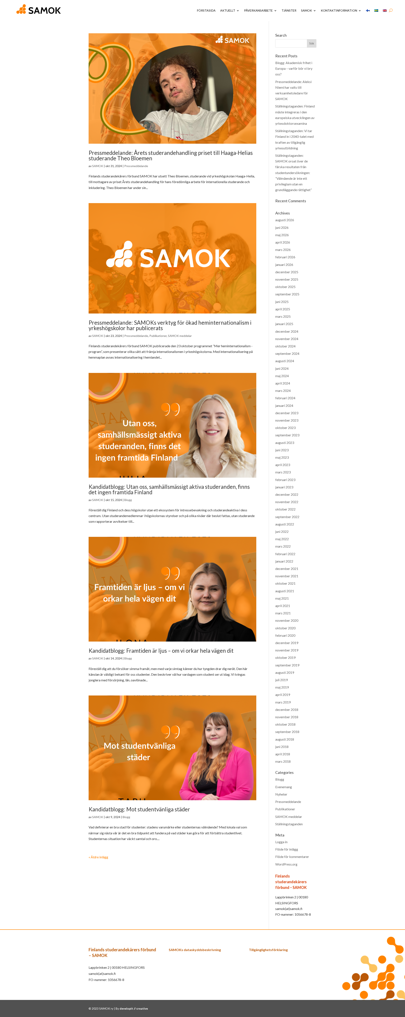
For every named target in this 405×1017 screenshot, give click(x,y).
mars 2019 (283, 702)
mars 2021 (283, 613)
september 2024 (287, 353)
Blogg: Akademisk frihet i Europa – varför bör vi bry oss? (293, 68)
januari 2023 (284, 487)
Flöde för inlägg (286, 849)
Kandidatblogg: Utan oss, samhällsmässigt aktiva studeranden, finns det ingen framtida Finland (169, 489)
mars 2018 (283, 761)
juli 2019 (281, 680)
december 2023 (286, 413)
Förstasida (206, 10)
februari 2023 (285, 480)
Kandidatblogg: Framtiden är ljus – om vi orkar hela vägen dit (161, 650)
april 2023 (282, 465)
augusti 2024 (284, 361)
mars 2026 (283, 250)
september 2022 (287, 517)
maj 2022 (282, 539)
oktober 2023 (285, 428)
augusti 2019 (284, 672)
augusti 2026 (284, 220)
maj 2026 (282, 235)
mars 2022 (283, 546)
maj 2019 (282, 687)
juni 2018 (282, 747)
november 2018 (286, 717)
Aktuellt (227, 10)
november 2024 (286, 339)
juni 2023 (282, 450)
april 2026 (282, 242)
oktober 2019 (285, 657)
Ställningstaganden (289, 824)
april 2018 (282, 754)
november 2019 (286, 650)
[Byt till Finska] (368, 10)
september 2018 (287, 732)
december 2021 (286, 569)
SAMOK (306, 10)
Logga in (281, 842)
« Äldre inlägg (98, 857)
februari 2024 (285, 398)
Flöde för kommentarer (292, 857)
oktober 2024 (285, 346)
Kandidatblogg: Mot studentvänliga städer (139, 809)
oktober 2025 (285, 287)
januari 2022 (284, 561)
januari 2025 (284, 324)
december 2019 (286, 643)
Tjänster (289, 10)
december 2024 (286, 331)
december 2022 (286, 494)
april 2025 (282, 309)
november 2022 (286, 502)
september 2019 (287, 665)
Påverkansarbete (258, 10)
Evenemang (283, 787)
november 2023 (286, 420)
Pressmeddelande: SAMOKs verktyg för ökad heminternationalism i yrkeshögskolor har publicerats (170, 325)
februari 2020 (285, 635)
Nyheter (281, 794)
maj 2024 (282, 376)
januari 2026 (284, 265)
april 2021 (282, 606)
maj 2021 (282, 598)
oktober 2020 (285, 628)
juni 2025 (282, 302)
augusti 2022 (284, 524)
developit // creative (134, 1008)
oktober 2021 (285, 583)
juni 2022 (282, 531)
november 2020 (286, 620)
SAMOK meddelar (180, 336)
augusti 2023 (284, 443)
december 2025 (286, 272)
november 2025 (286, 279)
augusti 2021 (284, 591)
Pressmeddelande (136, 166)
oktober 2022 (285, 509)
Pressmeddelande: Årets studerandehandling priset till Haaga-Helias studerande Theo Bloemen (171, 155)
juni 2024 (282, 368)
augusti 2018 (284, 739)
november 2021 (286, 576)
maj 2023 (282, 457)
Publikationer (158, 336)
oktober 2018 (285, 724)
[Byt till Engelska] (385, 10)
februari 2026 (285, 257)
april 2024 (282, 383)
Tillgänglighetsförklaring (268, 950)
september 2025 (287, 294)
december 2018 (286, 709)
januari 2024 (284, 405)
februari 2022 (285, 554)
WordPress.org (286, 864)
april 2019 (282, 695)
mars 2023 (283, 472)
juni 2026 (282, 227)
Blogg (128, 500)
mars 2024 (283, 391)
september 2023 (287, 435)
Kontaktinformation (339, 10)
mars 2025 (283, 316)
